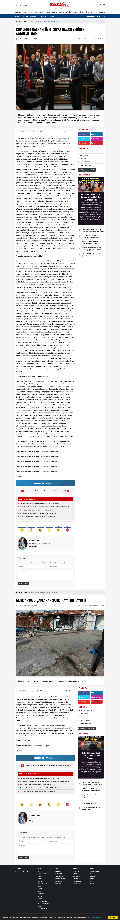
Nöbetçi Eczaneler (60, 878)
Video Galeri (58, 873)
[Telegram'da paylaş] (41, 131)
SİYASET (54, 12)
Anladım (112, 917)
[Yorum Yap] (65, 131)
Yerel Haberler (59, 876)
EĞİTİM (87, 12)
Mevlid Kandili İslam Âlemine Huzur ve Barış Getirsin (35, 510)
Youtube (83, 143)
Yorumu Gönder (23, 583)
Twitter (83, 139)
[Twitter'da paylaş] (33, 131)
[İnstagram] (16, 871)
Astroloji (75, 873)
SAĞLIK (81, 12)
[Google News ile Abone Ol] (22, 131)
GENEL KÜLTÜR (39, 12)
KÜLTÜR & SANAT (71, 12)
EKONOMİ (61, 12)
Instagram (96, 139)
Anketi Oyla (81, 170)
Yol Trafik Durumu (77, 881)
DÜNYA (40, 906)
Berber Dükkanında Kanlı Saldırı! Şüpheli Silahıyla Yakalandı (37, 516)
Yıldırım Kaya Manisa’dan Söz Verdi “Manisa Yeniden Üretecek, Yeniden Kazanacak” (44, 507)
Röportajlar (76, 868)
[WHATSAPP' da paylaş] (37, 131)
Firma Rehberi (59, 881)
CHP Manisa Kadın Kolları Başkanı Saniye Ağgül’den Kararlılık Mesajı (40, 503)
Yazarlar (57, 868)
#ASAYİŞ (19, 750)
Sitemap (92, 876)
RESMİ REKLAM (100, 12)
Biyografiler (76, 871)
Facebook (84, 134)
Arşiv (91, 881)
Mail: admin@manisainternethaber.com (39, 543)
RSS (94, 143)
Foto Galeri (58, 871)
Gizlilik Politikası (94, 871)
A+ (69, 132)
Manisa (102, 39)
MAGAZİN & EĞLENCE (43, 909)
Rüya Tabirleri (76, 876)
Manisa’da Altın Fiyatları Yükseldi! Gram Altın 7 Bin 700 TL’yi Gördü (39, 513)
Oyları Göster (91, 170)
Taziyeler (75, 878)
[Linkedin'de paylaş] (44, 131)
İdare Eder (83, 158)
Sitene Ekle (93, 878)
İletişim (92, 883)
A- (73, 132)
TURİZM (47, 12)
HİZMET (40, 899)
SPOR (92, 12)
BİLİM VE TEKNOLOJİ (43, 904)
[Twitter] (23, 871)
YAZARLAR (18, 12)
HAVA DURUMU (42, 893)
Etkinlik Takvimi (77, 883)
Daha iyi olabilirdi (85, 162)
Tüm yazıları (33, 546)
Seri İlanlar (58, 883)
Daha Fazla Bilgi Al (95, 918)
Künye (92, 868)
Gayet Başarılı (84, 155)
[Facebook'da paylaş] (30, 131)
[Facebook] (20, 871)
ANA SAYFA (19, 21)
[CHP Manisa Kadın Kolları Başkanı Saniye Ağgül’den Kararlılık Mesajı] (91, 185)
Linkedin (95, 134)
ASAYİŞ (25, 12)
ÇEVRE (31, 12)
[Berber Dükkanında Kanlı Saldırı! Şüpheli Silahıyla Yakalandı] (91, 743)
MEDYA (40, 896)
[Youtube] (27, 871)
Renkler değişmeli (85, 165)
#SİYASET (19, 476)
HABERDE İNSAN (42, 901)
